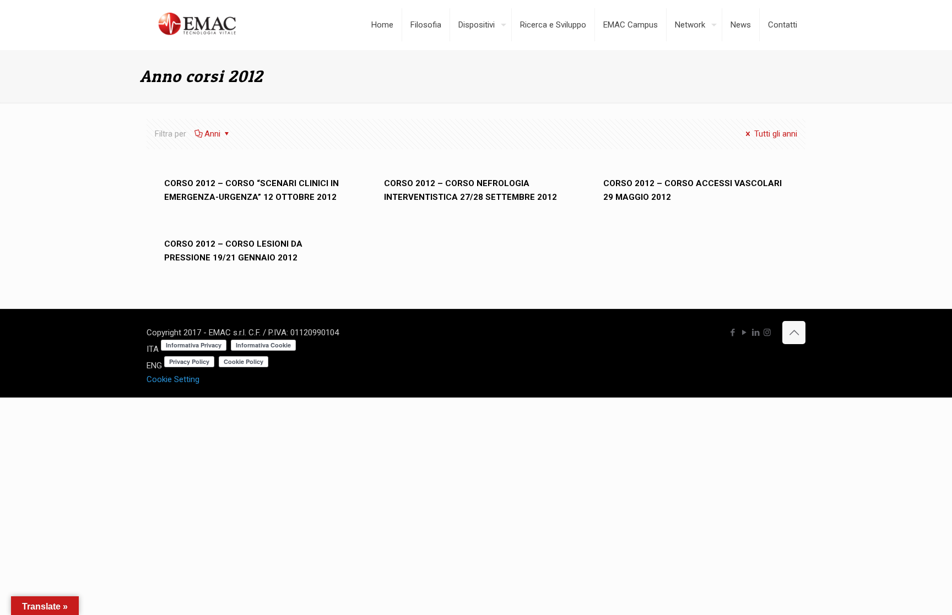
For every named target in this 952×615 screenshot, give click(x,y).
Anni (213, 134)
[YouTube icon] (744, 333)
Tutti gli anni (774, 134)
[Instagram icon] (767, 333)
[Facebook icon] (732, 333)
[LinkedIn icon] (755, 333)
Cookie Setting (173, 379)
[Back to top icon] (793, 332)
